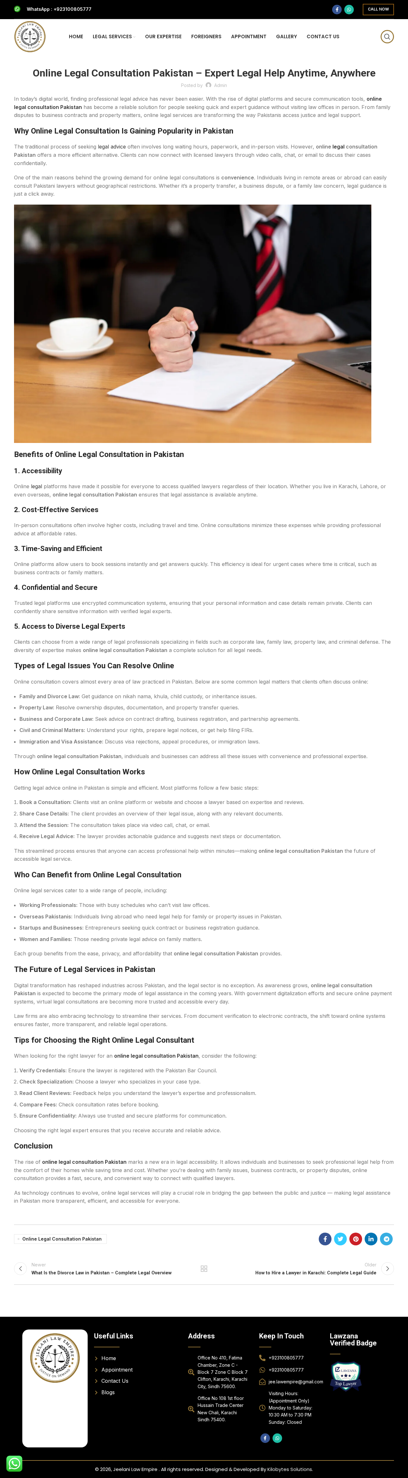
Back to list (204, 1268)
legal (338, 146)
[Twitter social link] (340, 1239)
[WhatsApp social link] (349, 9)
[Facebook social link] (337, 9)
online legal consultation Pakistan (156, 1056)
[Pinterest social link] (355, 1239)
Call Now (378, 9)
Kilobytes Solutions (289, 1469)
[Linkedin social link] (371, 1239)
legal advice (112, 146)
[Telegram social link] (386, 1239)
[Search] (387, 36)
